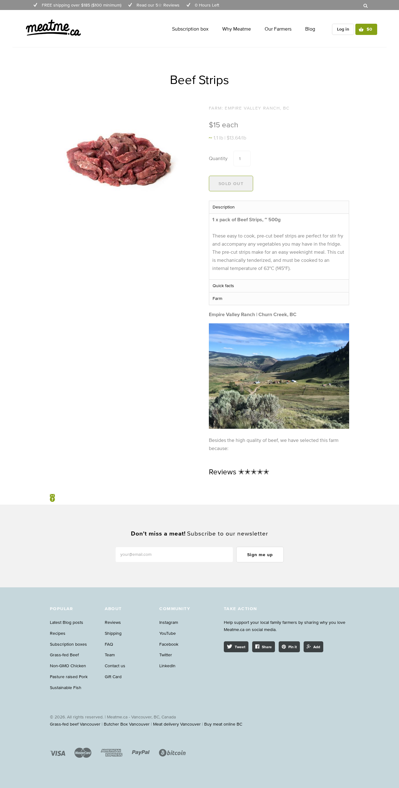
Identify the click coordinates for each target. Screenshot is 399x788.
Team (110, 655)
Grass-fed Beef (64, 655)
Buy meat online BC (223, 724)
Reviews (113, 622)
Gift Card (113, 676)
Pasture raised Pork (69, 676)
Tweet (240, 647)
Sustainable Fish (65, 687)
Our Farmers (278, 29)
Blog (310, 29)
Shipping (113, 633)
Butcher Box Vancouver (127, 724)
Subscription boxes (68, 644)
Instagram (168, 622)
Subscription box (190, 29)
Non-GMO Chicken (68, 665)
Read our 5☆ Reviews (158, 5)
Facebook (168, 644)
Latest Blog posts (66, 622)
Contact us (115, 665)
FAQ (109, 644)
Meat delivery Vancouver (177, 724)
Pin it (292, 647)
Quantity (218, 158)
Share (267, 647)
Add (316, 647)
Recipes (57, 633)
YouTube (167, 633)
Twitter (165, 655)
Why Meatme (236, 29)
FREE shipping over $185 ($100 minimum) (81, 5)
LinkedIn (167, 665)
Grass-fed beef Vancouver (75, 724)
